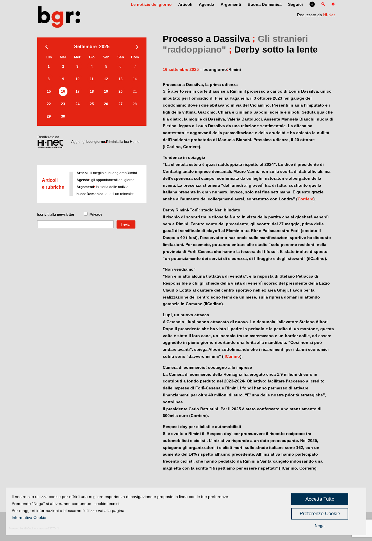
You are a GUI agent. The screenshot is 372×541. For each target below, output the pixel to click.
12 (106, 79)
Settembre (85, 46)
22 (49, 104)
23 (63, 104)
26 (106, 104)
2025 (104, 46)
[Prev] (46, 46)
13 (121, 79)
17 (78, 91)
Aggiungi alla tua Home (105, 142)
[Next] (137, 46)
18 (92, 91)
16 (63, 91)
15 (49, 91)
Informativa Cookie (29, 517)
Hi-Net (329, 14)
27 (121, 104)
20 (121, 91)
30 (63, 116)
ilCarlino (231, 356)
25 (92, 104)
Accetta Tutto (319, 499)
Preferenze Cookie (320, 513)
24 (78, 104)
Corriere (305, 199)
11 (92, 79)
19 (106, 91)
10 (78, 79)
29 (49, 116)
